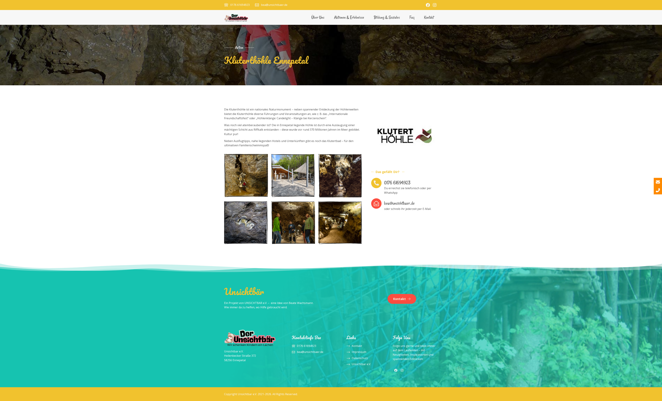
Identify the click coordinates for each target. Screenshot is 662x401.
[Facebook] (428, 5)
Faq (411, 17)
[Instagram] (434, 5)
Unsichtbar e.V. (361, 364)
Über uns (317, 17)
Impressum (359, 352)
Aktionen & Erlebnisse (349, 17)
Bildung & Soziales (387, 17)
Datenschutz (360, 358)
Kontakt (429, 17)
